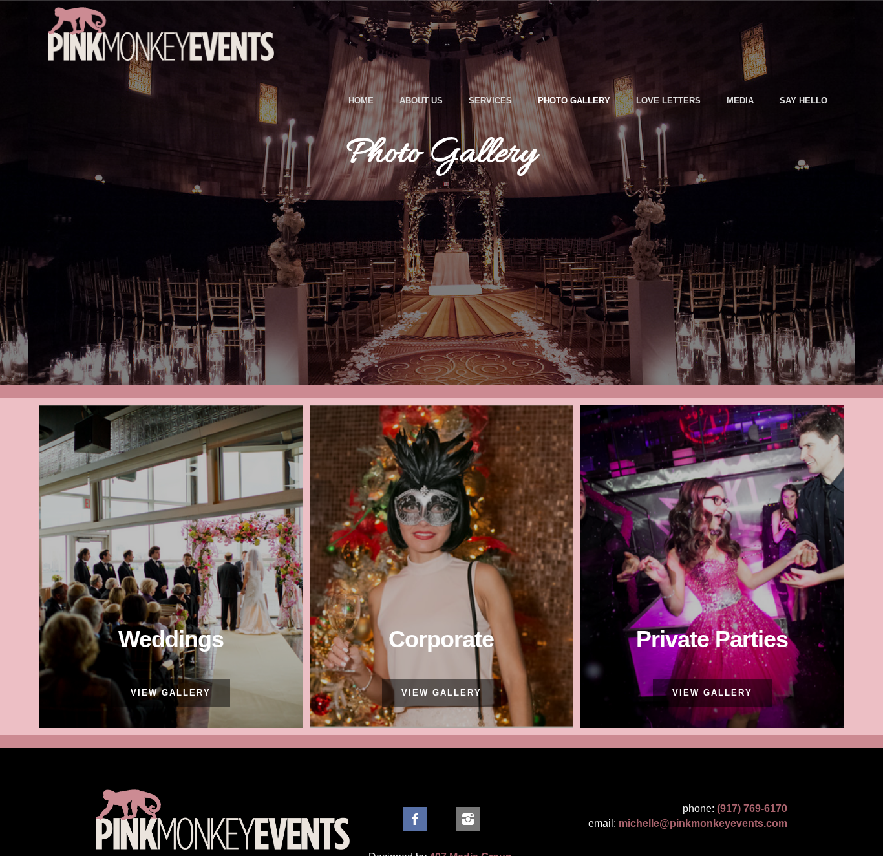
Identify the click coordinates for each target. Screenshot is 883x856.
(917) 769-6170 (752, 808)
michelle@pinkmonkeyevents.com (703, 823)
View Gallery (171, 693)
